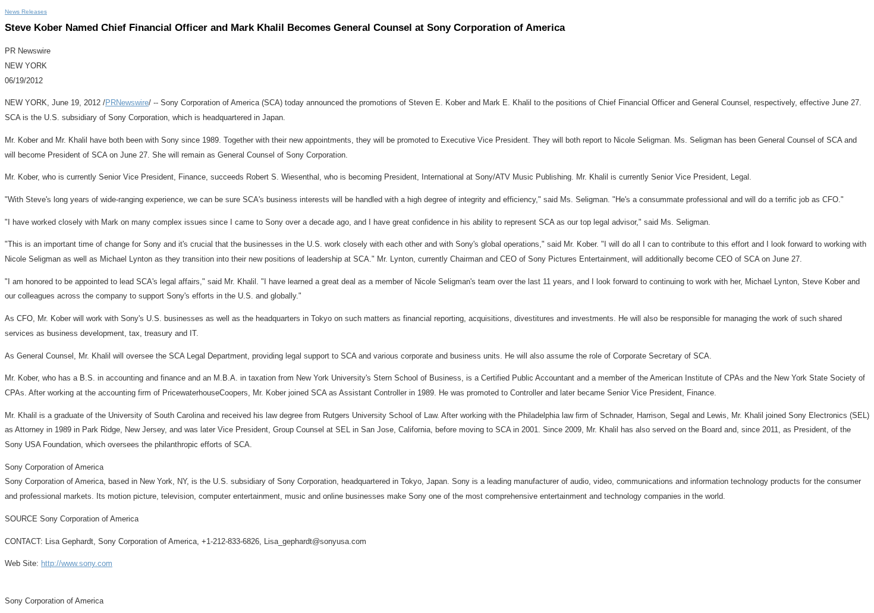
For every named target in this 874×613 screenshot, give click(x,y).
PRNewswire (127, 102)
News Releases (26, 11)
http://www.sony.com (76, 563)
